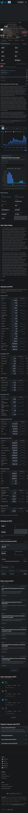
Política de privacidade (7, 786)
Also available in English (13, 793)
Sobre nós (4, 774)
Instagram (5, 763)
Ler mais (2, 280)
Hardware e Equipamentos (19, 197)
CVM (15, 515)
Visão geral (3, 40)
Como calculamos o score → (22, 63)
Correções (4, 778)
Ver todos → (24, 43)
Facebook (5, 759)
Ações (5, 22)
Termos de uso (5, 784)
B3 (17, 515)
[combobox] (10, 128)
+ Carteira (24, 35)
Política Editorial (5, 776)
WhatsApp (5, 765)
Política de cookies (6, 788)
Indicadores (10, 40)
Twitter (5, 761)
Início (2, 22)
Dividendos (17, 40)
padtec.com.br (4, 201)
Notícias (22, 40)
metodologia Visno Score (16, 120)
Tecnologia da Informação (12, 22)
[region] (14, 324)
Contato (5, 767)
